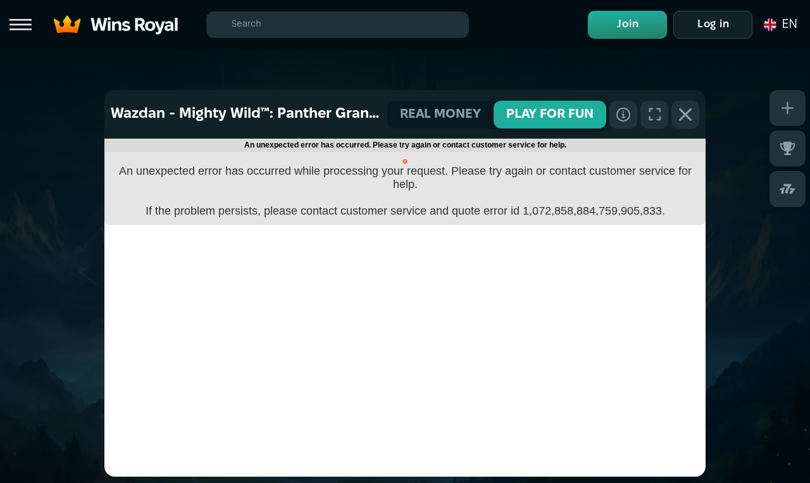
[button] (779, 24)
